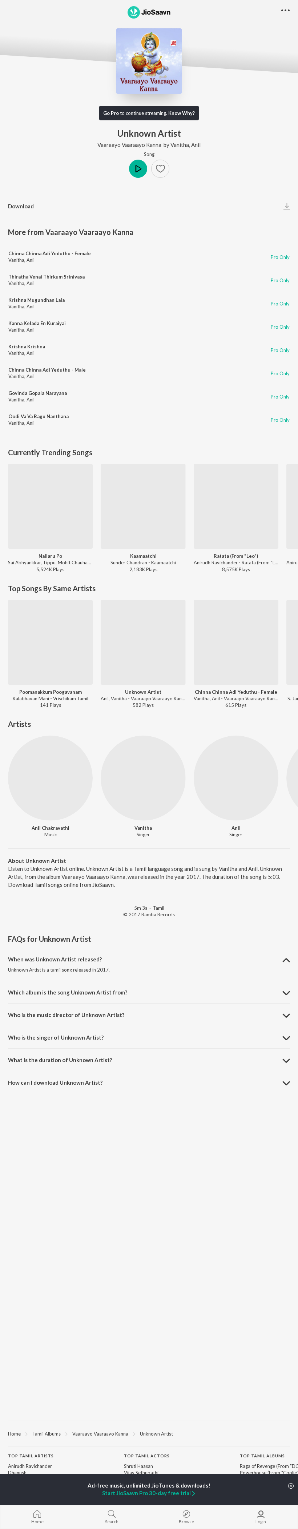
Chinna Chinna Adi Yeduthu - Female (49, 253)
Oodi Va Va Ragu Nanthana (38, 416)
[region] (149, 1433)
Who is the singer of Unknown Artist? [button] (56, 1037)
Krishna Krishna (26, 346)
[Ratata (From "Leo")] (236, 506)
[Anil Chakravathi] (50, 778)
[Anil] (236, 778)
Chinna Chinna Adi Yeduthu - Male (47, 370)
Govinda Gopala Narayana (37, 393)
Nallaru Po (50, 556)
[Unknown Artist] (143, 642)
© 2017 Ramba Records (149, 914)
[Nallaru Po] (50, 506)
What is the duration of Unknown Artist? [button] (60, 1060)
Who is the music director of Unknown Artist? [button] (66, 1015)
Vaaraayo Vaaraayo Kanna (129, 144)
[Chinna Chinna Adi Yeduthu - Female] (236, 642)
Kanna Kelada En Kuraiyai (37, 323)
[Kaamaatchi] (143, 506)
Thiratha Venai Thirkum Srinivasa (46, 277)
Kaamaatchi (143, 556)
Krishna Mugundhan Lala (36, 300)
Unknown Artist (143, 692)
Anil (196, 144)
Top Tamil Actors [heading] (147, 1455)
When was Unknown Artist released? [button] (55, 959)
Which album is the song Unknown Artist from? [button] (67, 992)
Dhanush (17, 1473)
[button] (160, 169)
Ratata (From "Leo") (236, 556)
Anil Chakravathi (50, 828)
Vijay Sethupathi (141, 1473)
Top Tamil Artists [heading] (31, 1455)
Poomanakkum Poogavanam (50, 692)
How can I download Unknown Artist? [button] (55, 1082)
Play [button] (138, 169)
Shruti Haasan (138, 1466)
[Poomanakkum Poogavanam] (50, 642)
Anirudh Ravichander (30, 1466)
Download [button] (21, 206)
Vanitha (179, 144)
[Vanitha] (143, 778)
